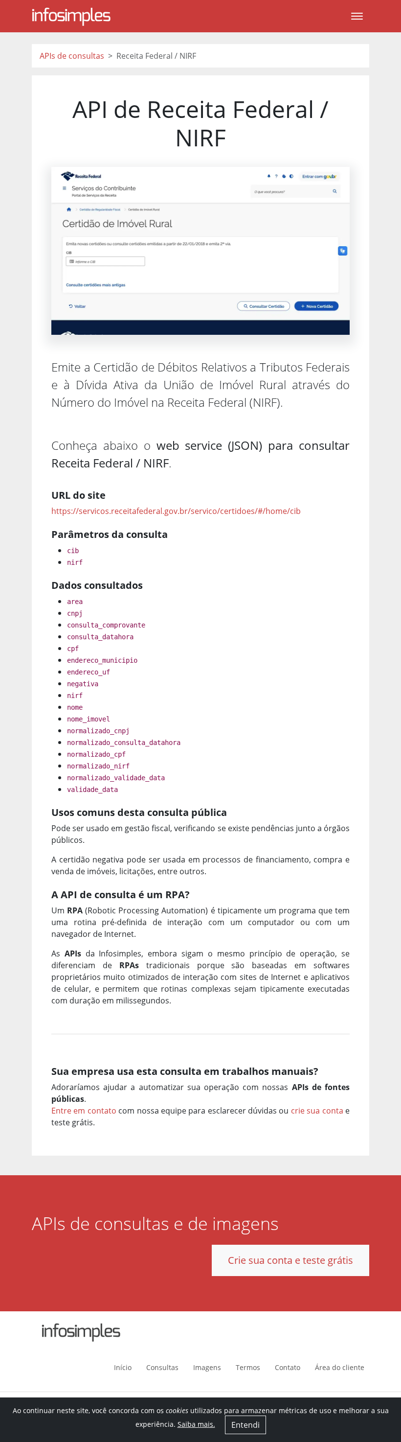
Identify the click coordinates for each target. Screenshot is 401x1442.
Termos (248, 1367)
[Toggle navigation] (357, 16)
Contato (287, 1367)
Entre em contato (83, 1110)
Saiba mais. (196, 1424)
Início (123, 1367)
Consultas (162, 1367)
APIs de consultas (72, 55)
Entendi (245, 1424)
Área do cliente (339, 1367)
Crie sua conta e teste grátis (290, 1260)
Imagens (207, 1367)
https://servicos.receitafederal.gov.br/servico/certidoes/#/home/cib (176, 511)
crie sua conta (317, 1110)
